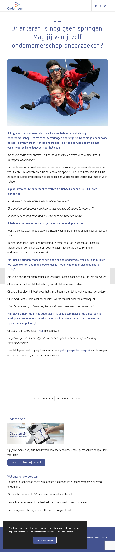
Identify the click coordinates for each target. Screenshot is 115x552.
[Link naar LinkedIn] (96, 5)
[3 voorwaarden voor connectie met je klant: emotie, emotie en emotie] (112, 276)
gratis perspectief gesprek (75, 350)
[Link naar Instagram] (105, 5)
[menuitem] (84, 5)
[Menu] (84, 5)
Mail (41, 330)
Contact (104, 537)
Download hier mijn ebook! (26, 462)
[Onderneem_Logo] (15, 5)
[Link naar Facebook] (101, 5)
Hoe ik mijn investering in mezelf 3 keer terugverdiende (39, 510)
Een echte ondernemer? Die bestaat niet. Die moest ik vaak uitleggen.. (47, 502)
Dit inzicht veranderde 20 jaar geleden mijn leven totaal (39, 494)
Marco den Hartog (71, 398)
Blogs (57, 21)
